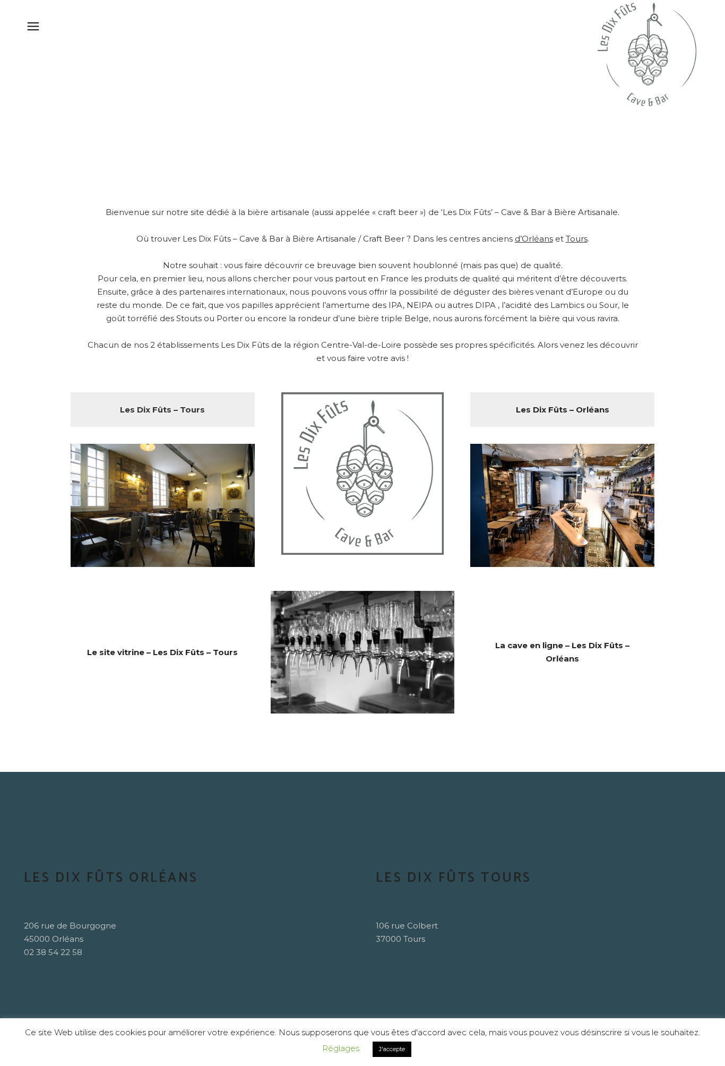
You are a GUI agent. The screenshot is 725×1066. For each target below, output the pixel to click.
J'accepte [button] (392, 1049)
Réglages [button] (340, 1048)
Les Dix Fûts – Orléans (562, 410)
